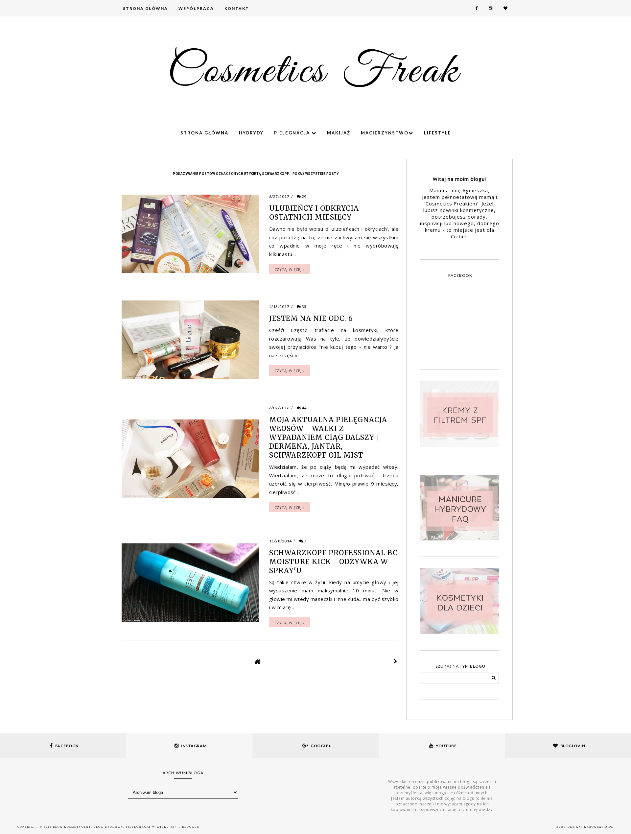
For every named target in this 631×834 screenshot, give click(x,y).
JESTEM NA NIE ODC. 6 (311, 318)
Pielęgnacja (293, 132)
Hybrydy (251, 132)
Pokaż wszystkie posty (315, 174)
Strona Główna (145, 8)
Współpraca (196, 8)
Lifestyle (437, 132)
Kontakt (236, 8)
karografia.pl (599, 826)
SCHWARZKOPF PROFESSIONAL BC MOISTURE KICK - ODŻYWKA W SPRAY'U (333, 561)
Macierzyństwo (385, 132)
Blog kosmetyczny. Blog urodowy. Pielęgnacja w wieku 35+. (116, 826)
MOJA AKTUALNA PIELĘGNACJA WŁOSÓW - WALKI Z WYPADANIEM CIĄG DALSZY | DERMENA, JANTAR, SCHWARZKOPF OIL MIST (328, 437)
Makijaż (338, 132)
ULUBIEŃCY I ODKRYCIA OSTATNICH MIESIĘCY (314, 213)
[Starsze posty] (396, 661)
